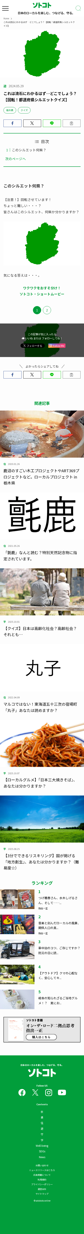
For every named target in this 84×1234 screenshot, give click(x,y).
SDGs (42, 1151)
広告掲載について (42, 1174)
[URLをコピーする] (72, 123)
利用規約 (42, 1179)
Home (6, 18)
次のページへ (15, 158)
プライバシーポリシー (42, 1184)
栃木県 (9, 110)
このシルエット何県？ (29, 149)
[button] (12, 123)
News (42, 1157)
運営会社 (42, 1189)
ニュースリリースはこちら (42, 1170)
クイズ (24, 110)
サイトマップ (42, 1193)
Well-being (42, 1145)
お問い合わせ (42, 1165)
